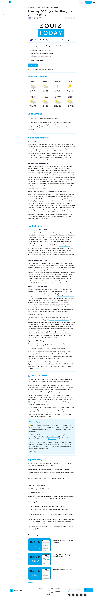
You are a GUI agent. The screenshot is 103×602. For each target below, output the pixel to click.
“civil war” (63, 151)
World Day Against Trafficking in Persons (40, 489)
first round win (52, 439)
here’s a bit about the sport (41, 448)
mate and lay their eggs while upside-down (53, 125)
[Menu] (94, 2)
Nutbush (62, 348)
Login (82, 2)
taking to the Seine (68, 425)
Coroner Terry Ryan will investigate (53, 239)
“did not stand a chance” (62, 244)
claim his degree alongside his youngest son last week (43, 358)
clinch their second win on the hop (53, 397)
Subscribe (88, 2)
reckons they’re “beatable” (53, 437)
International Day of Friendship (37, 485)
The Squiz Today (31, 7)
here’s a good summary (44, 194)
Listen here (32, 65)
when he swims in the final (51, 203)
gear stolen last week (38, 446)
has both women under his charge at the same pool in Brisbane (46, 186)
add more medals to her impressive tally (51, 216)
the (59, 348)
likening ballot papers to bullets (60, 265)
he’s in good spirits (51, 337)
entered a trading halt (56, 289)
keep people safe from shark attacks (59, 320)
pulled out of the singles (35, 414)
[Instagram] (85, 595)
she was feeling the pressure (62, 155)
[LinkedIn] (69, 595)
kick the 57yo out (68, 274)
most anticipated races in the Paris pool (62, 144)
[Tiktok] (77, 595)
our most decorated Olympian (58, 210)
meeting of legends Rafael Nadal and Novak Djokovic (57, 407)
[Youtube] (73, 595)
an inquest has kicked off (60, 237)
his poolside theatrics (34, 188)
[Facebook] (81, 595)
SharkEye (33, 324)
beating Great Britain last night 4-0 (38, 404)
